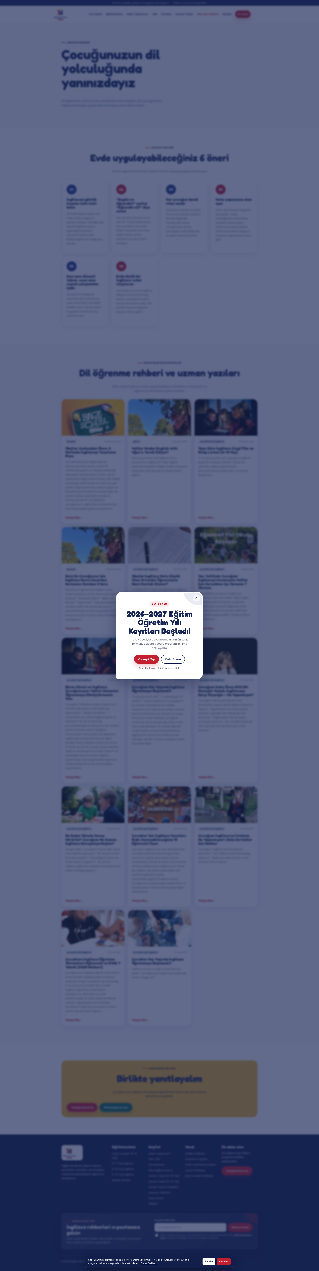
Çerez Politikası (149, 1263)
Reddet (209, 1261)
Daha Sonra (173, 659)
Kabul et (223, 1261)
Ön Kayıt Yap (146, 659)
